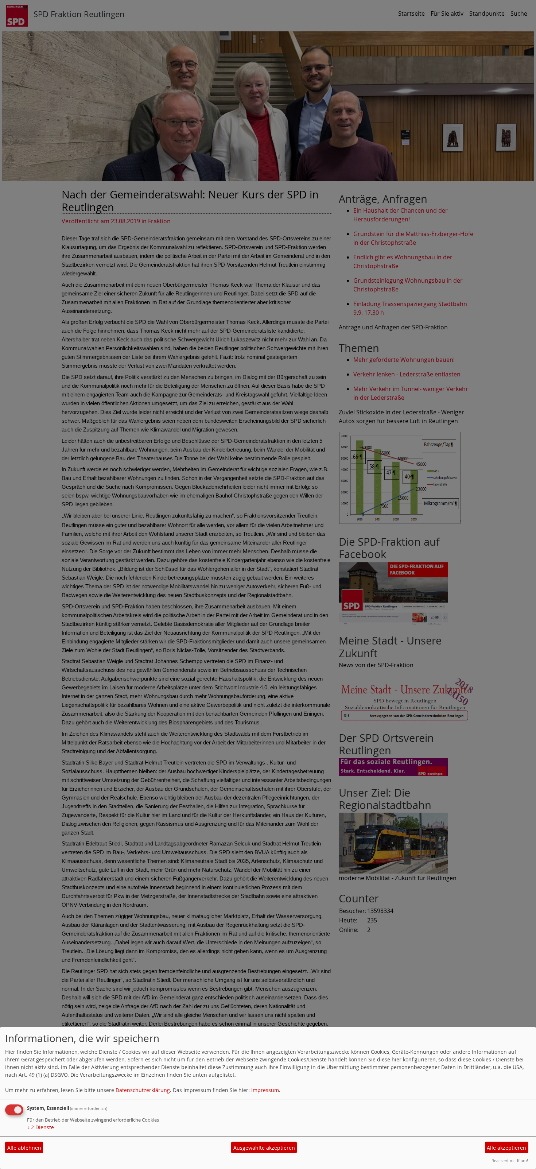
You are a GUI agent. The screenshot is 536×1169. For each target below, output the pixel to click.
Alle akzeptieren (506, 1147)
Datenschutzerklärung (143, 1090)
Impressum (265, 1090)
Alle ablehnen (24, 1147)
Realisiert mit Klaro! (510, 1160)
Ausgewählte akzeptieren (264, 1147)
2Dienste (40, 1127)
